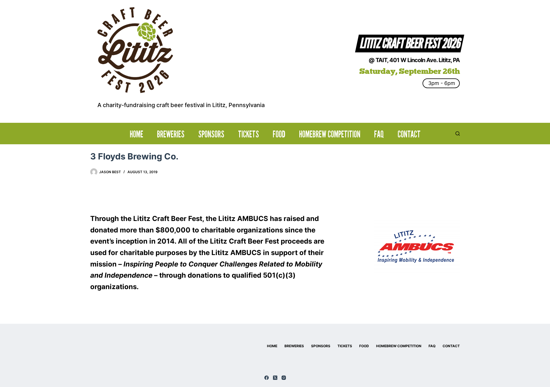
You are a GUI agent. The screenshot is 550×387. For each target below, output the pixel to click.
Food (279, 134)
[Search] (457, 133)
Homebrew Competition (329, 134)
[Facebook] (266, 378)
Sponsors (211, 134)
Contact (409, 134)
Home (136, 134)
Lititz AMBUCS (243, 218)
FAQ (379, 134)
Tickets (248, 134)
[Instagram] (284, 378)
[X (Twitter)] (275, 378)
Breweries (170, 134)
